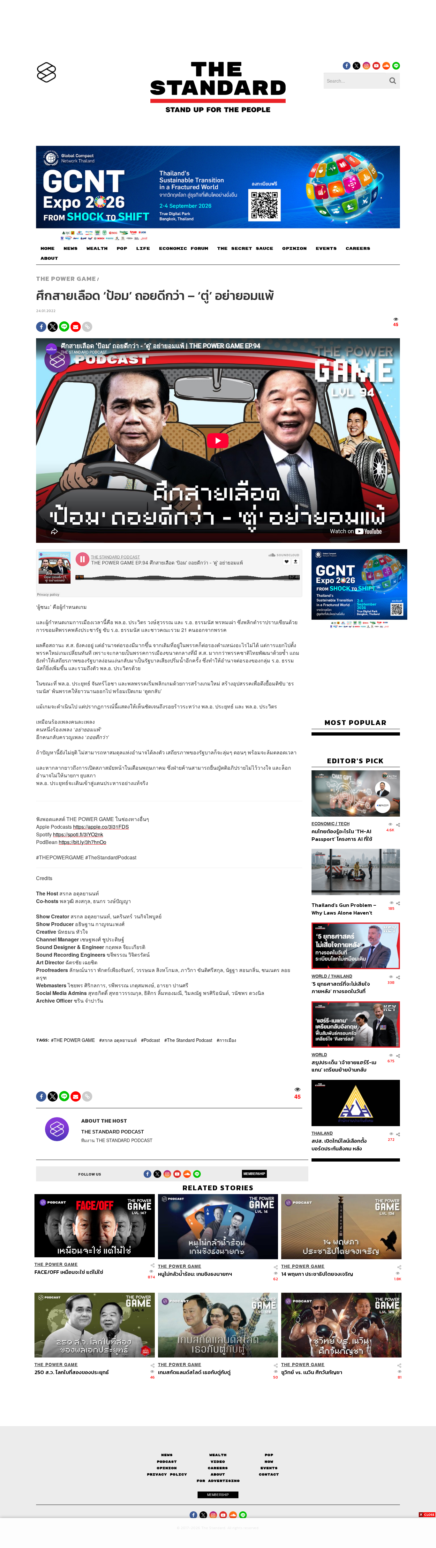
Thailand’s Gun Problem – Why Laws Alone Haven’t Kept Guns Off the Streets (344, 908)
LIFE (143, 248)
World (319, 976)
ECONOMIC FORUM (183, 248)
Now (269, 1461)
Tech (344, 823)
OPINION (294, 248)
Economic (323, 823)
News (167, 1455)
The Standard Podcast (189, 1040)
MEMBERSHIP (254, 1173)
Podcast (152, 1040)
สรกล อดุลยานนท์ (119, 1040)
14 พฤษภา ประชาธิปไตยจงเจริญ (317, 1274)
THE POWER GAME (66, 278)
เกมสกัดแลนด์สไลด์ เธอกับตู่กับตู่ (194, 1372)
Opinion (167, 1468)
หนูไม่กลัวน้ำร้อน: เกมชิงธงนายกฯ (195, 1274)
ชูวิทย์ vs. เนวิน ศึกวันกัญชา (311, 1372)
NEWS (71, 248)
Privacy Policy (167, 1474)
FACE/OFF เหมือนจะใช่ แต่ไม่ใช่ (68, 1272)
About (218, 1474)
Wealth (218, 1455)
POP (122, 248)
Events (269, 1468)
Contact (269, 1474)
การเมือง (227, 1040)
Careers (218, 1468)
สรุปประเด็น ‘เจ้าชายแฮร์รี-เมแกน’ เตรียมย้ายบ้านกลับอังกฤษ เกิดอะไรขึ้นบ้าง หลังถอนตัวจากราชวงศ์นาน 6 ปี (344, 1066)
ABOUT (49, 258)
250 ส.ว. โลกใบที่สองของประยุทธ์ (71, 1372)
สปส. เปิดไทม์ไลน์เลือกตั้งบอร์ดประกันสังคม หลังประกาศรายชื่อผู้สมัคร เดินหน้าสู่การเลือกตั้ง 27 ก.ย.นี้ (341, 1144)
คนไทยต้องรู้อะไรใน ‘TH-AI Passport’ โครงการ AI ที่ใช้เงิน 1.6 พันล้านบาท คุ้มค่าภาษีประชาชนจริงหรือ (344, 835)
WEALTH (97, 248)
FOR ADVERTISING (218, 1481)
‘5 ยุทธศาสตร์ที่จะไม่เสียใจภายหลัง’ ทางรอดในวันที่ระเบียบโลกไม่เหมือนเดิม (341, 987)
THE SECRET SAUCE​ (245, 248)
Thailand (341, 976)
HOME (48, 248)
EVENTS (326, 248)
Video (218, 1461)
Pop (269, 1455)
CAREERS (358, 248)
